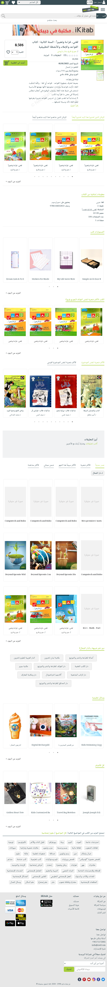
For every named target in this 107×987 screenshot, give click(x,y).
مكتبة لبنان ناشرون (52, 658)
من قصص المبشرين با (66, 745)
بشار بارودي (62, 51)
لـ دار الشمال (98, 473)
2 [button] (68, 176)
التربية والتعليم (52, 871)
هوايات (74, 865)
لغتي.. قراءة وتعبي (91, 341)
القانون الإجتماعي (39, 876)
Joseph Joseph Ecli (91, 812)
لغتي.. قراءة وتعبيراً (92, 165)
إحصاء (49, 865)
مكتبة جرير (23, 666)
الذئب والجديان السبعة (91, 410)
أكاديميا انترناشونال (53, 675)
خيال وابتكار (86, 854)
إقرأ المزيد (74, 106)
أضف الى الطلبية (18, 63)
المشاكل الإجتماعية (20, 876)
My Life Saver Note (66, 279)
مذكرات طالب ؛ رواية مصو (66, 410)
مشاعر (9, 859)
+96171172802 (99, 942)
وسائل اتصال (15, 882)
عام (53, 882)
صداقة (52, 854)
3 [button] (64, 176)
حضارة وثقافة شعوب (67, 882)
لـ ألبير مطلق (91, 415)
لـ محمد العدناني (15, 415)
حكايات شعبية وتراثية (29, 848)
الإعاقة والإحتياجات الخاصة (89, 871)
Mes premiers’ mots (92, 521)
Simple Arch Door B (91, 279)
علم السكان (29, 882)
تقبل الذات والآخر (37, 842)
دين (75, 854)
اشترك (69, 969)
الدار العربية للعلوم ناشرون (24, 658)
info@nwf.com (99, 945)
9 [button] (39, 176)
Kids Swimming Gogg (92, 745)
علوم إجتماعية (48, 833)
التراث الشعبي (67, 871)
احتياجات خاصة (92, 842)
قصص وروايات (68, 859)
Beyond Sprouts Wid (15, 574)
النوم (70, 842)
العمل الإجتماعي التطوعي (61, 876)
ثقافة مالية (76, 848)
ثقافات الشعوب (91, 848)
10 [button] (34, 176)
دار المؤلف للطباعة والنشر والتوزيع (51, 666)
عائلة (26, 854)
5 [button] (55, 176)
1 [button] (72, 176)
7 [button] (47, 176)
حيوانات (12, 848)
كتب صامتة (21, 859)
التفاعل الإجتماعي (34, 871)
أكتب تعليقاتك (91, 444)
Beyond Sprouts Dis (66, 574)
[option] (92, 148)
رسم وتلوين (64, 854)
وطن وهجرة (61, 865)
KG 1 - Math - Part (91, 628)
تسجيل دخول (97, 2)
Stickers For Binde (40, 279)
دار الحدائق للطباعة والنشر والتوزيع (53, 683)
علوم (18, 854)
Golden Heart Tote (15, 812)
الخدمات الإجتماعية (15, 871)
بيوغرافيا (52, 842)
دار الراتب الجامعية (78, 675)
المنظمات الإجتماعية (89, 882)
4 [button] (59, 176)
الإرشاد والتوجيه (18, 865)
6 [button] (51, 176)
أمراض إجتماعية (36, 865)
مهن (82, 865)
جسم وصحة (62, 848)
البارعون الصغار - (15, 745)
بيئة (62, 842)
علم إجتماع (42, 882)
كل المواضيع (61, 833)
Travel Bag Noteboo (66, 812)
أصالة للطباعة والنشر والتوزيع (81, 658)
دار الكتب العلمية (81, 666)
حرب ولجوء (48, 848)
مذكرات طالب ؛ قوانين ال (40, 410)
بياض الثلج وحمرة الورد (15, 410)
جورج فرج (72, 51)
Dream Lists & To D (15, 279)
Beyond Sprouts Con (41, 574)
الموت (78, 842)
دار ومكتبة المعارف (28, 675)
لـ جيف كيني (66, 415)
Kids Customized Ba (40, 812)
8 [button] (43, 176)
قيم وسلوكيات (51, 859)
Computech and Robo (66, 521)
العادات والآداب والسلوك (84, 876)
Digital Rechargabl (40, 745)
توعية (10, 842)
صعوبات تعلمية (39, 854)
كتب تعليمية (36, 859)
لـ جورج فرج (91, 169)
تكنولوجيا (22, 842)
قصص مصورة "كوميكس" (89, 859)
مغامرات (92, 865)
